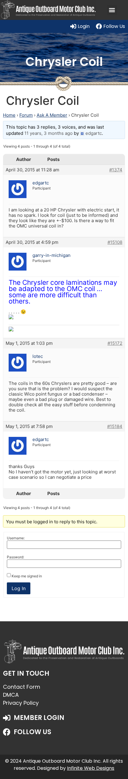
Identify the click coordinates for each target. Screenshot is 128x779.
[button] (112, 10)
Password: (15, 557)
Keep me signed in (27, 576)
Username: (16, 538)
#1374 (115, 170)
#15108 (114, 242)
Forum (26, 115)
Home (9, 115)
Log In (19, 588)
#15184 (114, 426)
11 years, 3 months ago (48, 133)
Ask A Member (52, 115)
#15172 (114, 343)
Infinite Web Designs (90, 768)
